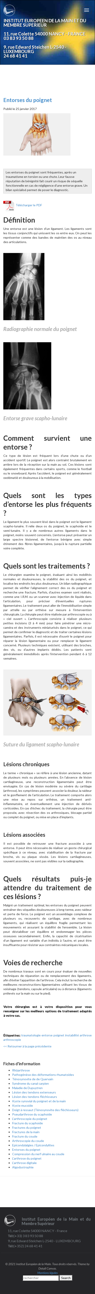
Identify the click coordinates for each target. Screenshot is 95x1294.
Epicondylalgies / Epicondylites (33, 1145)
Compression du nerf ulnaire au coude (38, 1154)
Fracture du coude (24, 1136)
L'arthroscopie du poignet (29, 1119)
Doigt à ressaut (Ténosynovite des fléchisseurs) (45, 1110)
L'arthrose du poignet (27, 1158)
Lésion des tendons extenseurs (34, 1092)
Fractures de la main (26, 1132)
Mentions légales (47, 1273)
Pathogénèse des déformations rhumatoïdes (43, 1074)
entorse (47, 1035)
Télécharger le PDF (28, 205)
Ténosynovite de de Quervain (32, 1079)
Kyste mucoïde (22, 1105)
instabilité (72, 1035)
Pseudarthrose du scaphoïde (32, 1114)
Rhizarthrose (21, 1070)
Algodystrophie (23, 1167)
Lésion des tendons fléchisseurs (34, 1097)
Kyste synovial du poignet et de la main (39, 1101)
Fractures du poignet (26, 1127)
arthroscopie (12, 1039)
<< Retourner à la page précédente (27, 1046)
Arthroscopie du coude (28, 1141)
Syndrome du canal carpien (30, 1083)
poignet (58, 1035)
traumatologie (31, 1035)
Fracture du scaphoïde (27, 1123)
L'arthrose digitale (24, 1163)
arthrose (86, 1035)
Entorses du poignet (27, 100)
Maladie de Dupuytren (27, 1088)
